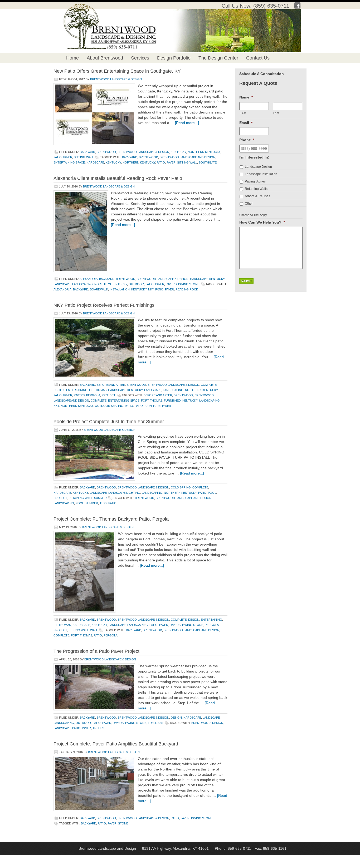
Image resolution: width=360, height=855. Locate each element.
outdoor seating (109, 405)
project (108, 395)
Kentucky (178, 152)
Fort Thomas (151, 400)
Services (140, 58)
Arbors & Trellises (257, 196)
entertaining (76, 390)
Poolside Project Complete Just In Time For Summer (108, 421)
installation (120, 289)
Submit (246, 281)
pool (212, 492)
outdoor (136, 284)
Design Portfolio (174, 58)
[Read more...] (187, 123)
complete (209, 384)
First (243, 113)
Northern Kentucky (204, 152)
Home (72, 58)
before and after (111, 384)
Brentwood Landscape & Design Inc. (104, 18)
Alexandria (89, 278)
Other (249, 203)
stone (123, 823)
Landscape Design (258, 167)
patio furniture (147, 405)
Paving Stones (255, 181)
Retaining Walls (256, 189)
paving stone (188, 284)
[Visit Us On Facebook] (297, 7)
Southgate (208, 162)
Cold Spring (181, 487)
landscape (62, 284)
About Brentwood (105, 58)
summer (100, 498)
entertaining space (69, 162)
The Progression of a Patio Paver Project (96, 651)
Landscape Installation (261, 174)
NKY (151, 289)
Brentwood (106, 152)
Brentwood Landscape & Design (116, 79)
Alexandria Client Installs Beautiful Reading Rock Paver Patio (117, 178)
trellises (155, 722)
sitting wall (84, 157)
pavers (171, 284)
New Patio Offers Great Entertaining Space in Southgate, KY (117, 71)
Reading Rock (187, 289)
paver (67, 157)
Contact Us (258, 58)
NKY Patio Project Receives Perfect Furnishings (103, 305)
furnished (172, 400)
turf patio (108, 503)
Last (276, 113)
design (59, 390)
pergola (93, 395)
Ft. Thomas (97, 390)
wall (94, 630)
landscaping (82, 284)
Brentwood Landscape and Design (187, 157)
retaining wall (81, 498)
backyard (87, 152)
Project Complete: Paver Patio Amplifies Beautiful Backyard (115, 744)
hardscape (95, 162)
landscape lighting (124, 492)
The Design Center (218, 58)
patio (57, 157)
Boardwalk (99, 289)
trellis (98, 728)
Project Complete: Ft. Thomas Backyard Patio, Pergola (111, 519)
